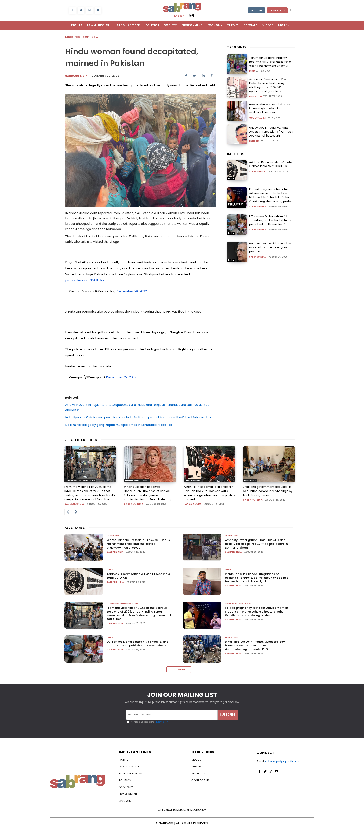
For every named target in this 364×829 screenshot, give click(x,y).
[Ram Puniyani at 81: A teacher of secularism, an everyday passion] (237, 252)
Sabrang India (257, 171)
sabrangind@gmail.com (282, 761)
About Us (256, 10)
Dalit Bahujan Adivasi (235, 204)
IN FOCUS (235, 154)
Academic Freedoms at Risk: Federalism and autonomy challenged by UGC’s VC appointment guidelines (268, 85)
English (179, 15)
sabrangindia (257, 206)
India (252, 71)
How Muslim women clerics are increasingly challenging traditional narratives (269, 108)
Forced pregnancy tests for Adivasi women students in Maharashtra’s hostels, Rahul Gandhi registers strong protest (271, 195)
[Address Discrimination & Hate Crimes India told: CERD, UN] (237, 170)
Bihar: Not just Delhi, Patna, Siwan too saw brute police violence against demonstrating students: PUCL (255, 645)
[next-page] (76, 512)
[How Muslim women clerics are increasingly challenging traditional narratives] (237, 111)
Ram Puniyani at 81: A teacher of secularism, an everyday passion (270, 247)
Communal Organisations (80, 480)
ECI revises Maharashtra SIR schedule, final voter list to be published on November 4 (270, 220)
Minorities (72, 37)
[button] (291, 10)
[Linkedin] (203, 75)
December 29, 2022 (131, 291)
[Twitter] (81, 10)
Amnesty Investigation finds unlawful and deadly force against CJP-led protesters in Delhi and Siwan (256, 543)
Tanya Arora (193, 504)
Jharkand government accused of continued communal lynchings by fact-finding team (268, 491)
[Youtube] (98, 10)
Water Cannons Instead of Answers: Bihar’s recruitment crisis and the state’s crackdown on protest (138, 543)
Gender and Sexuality (137, 480)
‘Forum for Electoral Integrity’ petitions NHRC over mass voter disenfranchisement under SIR (270, 62)
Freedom (254, 141)
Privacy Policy (161, 721)
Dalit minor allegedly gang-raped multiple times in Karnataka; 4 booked (118, 425)
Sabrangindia (76, 76)
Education (255, 97)
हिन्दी (191, 15)
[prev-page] (67, 512)
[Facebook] (72, 10)
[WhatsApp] (89, 10)
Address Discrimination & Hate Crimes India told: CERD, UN (270, 164)
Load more (177, 669)
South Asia (90, 37)
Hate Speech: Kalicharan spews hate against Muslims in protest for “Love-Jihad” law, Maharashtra (138, 417)
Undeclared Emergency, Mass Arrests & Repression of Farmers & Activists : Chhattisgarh (271, 131)
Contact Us (277, 10)
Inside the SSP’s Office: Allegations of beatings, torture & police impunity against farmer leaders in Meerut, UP (256, 577)
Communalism (257, 118)
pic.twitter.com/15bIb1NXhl (86, 280)
